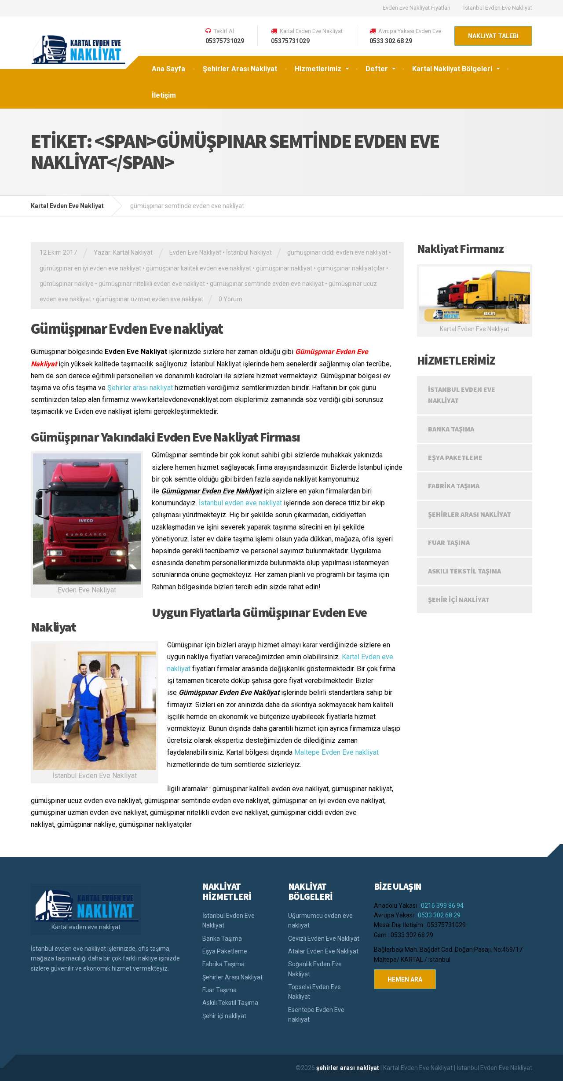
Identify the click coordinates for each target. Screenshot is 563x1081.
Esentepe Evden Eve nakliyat (316, 1014)
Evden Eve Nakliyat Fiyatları (416, 7)
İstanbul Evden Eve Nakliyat (497, 7)
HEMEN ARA (405, 979)
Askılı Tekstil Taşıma (464, 570)
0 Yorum (230, 299)
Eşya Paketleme (455, 457)
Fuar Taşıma (449, 542)
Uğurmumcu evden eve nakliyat (320, 920)
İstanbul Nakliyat (249, 252)
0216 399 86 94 (442, 905)
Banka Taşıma (451, 428)
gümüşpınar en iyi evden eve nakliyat (90, 268)
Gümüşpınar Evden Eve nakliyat (127, 328)
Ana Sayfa (168, 69)
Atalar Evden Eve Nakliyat (323, 951)
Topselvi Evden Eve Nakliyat (314, 991)
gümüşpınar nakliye (67, 283)
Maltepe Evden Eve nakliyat (336, 752)
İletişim (164, 95)
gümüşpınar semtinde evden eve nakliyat (267, 283)
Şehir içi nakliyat (459, 599)
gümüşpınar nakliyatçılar (351, 268)
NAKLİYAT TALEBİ (493, 36)
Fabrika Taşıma (453, 485)
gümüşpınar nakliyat (284, 268)
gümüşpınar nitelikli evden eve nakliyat (152, 283)
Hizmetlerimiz (318, 69)
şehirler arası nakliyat (348, 1067)
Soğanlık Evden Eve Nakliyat (315, 968)
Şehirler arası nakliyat (140, 387)
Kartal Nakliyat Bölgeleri (452, 69)
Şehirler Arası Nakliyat (240, 69)
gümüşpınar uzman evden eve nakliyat (149, 299)
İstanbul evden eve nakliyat (240, 503)
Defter (377, 69)
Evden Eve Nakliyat (195, 252)
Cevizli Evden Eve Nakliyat (323, 938)
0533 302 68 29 (439, 915)
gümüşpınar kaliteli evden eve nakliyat (198, 268)
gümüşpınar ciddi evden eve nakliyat (337, 252)
